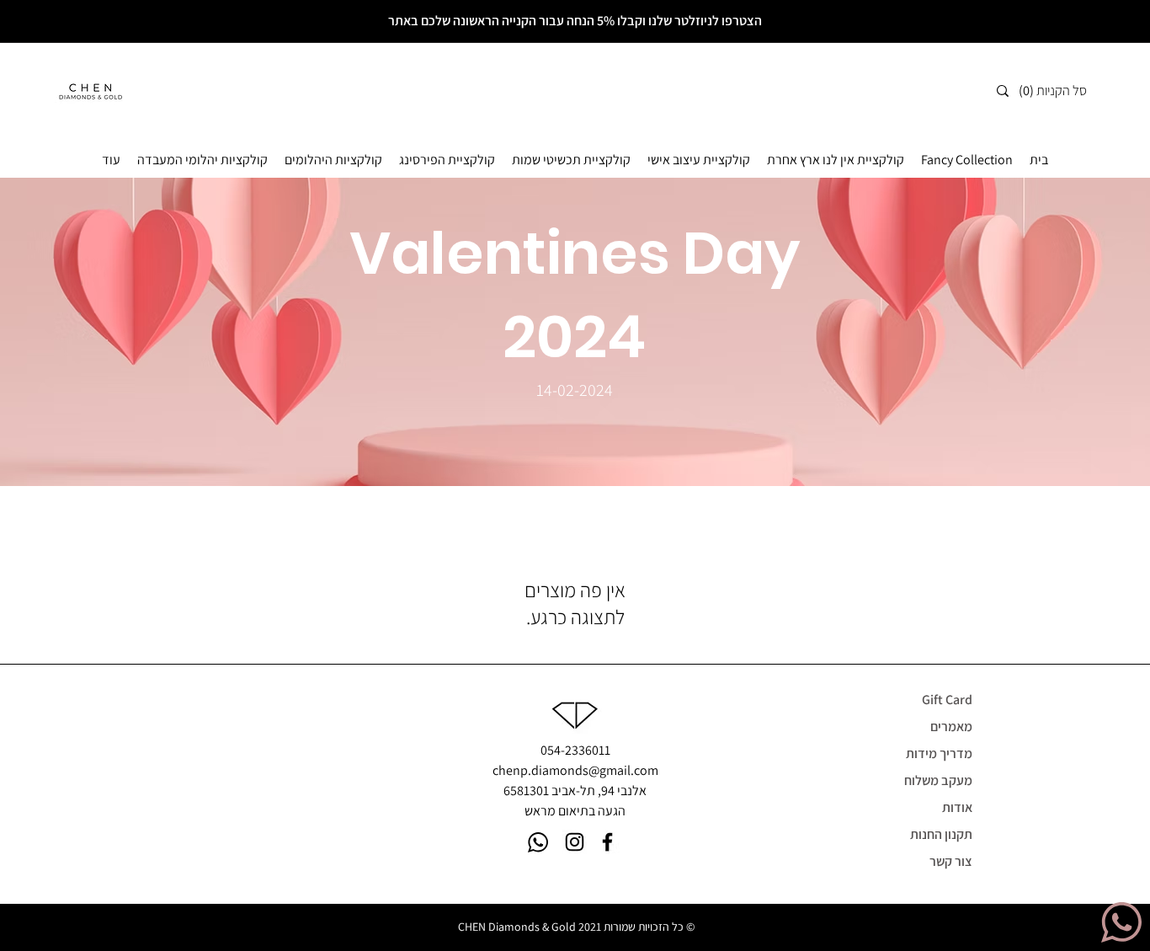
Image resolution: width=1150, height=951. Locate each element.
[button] (1059, 91)
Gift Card (947, 699)
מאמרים (951, 726)
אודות (957, 807)
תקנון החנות (941, 834)
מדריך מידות (939, 753)
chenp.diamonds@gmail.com (575, 770)
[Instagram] (574, 842)
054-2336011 (575, 750)
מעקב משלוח (938, 780)
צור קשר (950, 861)
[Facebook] (607, 842)
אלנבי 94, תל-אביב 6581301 (575, 790)
